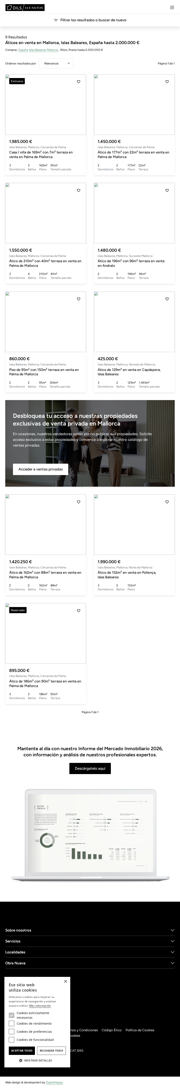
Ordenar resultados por (20, 63)
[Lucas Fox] (25, 7)
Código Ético (112, 1030)
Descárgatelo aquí (90, 768)
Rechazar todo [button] (51, 1050)
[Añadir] (78, 81)
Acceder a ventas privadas (40, 469)
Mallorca (52, 50)
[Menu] (172, 7)
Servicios (12, 941)
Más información (40, 1006)
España (23, 50)
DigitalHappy (54, 1082)
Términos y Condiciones (80, 1030)
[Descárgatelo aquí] (90, 836)
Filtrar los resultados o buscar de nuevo (93, 20)
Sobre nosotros (18, 930)
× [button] (65, 981)
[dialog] (37, 1022)
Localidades (15, 952)
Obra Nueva (15, 963)
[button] (78, 104)
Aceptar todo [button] (22, 1050)
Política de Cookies (140, 1030)
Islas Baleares (37, 50)
